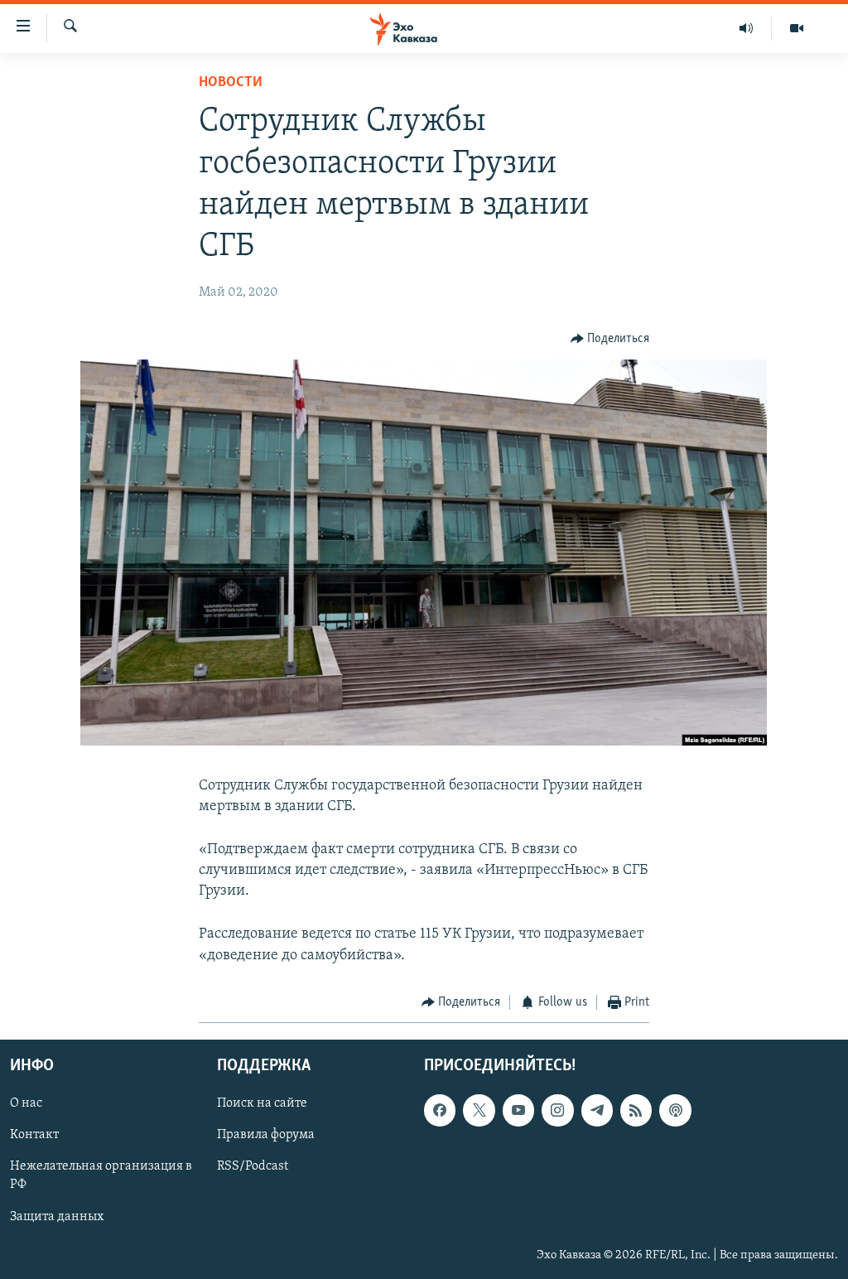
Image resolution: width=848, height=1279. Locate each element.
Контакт (34, 1135)
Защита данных (57, 1216)
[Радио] (746, 28)
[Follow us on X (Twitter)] (478, 1111)
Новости (231, 82)
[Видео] (797, 28)
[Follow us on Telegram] (597, 1111)
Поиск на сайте (262, 1104)
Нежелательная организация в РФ (101, 1176)
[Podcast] (675, 1111)
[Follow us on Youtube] (518, 1111)
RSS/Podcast (252, 1167)
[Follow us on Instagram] (557, 1111)
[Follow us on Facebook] (439, 1111)
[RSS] (636, 1111)
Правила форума (266, 1135)
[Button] (610, 339)
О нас (26, 1104)
